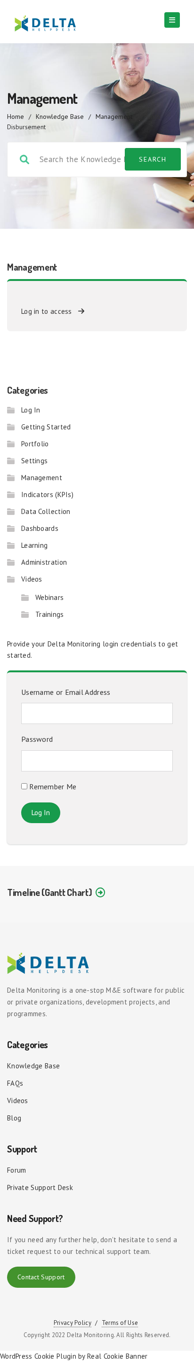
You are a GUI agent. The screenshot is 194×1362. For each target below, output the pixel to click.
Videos (31, 579)
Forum (16, 1170)
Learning (34, 545)
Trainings (49, 614)
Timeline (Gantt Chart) (49, 892)
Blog (14, 1117)
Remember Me (52, 786)
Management (114, 116)
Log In (30, 409)
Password (37, 739)
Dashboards (39, 528)
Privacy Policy (72, 1323)
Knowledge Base (60, 116)
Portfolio (35, 443)
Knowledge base (33, 1065)
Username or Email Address (66, 692)
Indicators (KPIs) (47, 494)
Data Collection (46, 511)
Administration (44, 562)
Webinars (49, 597)
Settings (34, 460)
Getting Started (46, 426)
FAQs (15, 1083)
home (15, 116)
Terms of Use (120, 1323)
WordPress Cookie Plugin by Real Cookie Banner (74, 1356)
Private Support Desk (40, 1187)
